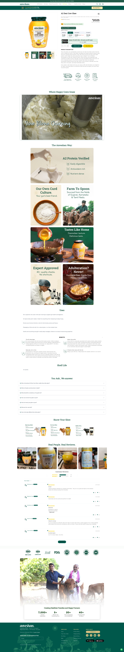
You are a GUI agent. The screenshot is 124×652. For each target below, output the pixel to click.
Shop (62, 631)
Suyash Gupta (36, 632)
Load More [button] (62, 541)
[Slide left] (21, 55)
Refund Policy (77, 636)
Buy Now (88, 46)
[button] (70, 4)
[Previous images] (19, 459)
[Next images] (104, 459)
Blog (62, 638)
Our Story (63, 636)
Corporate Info (64, 640)
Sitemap (75, 640)
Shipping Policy (77, 633)
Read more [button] (51, 512)
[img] (51, 485)
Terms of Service (77, 638)
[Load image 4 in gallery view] (43, 55)
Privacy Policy (77, 631)
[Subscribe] (41, 638)
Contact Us (63, 642)
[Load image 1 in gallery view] (27, 55)
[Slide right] (56, 55)
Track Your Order (65, 633)
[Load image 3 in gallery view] (35, 55)
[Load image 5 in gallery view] (51, 55)
